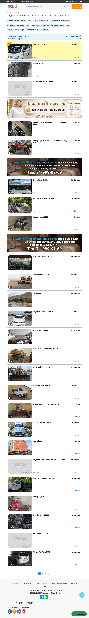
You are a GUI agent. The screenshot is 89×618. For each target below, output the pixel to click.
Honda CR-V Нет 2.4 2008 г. (44, 198)
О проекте (15, 583)
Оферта (46, 586)
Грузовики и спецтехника (60, 20)
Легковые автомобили (16, 20)
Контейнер (37, 441)
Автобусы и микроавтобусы (18, 25)
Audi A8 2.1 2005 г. (40, 330)
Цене (26, 36)
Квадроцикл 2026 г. (41, 217)
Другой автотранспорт (41, 25)
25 (19, 38)
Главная (9, 12)
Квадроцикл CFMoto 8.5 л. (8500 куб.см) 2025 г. (50, 141)
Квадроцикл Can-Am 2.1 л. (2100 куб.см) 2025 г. (50, 123)
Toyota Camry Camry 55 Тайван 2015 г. (49, 460)
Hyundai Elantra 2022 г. (42, 256)
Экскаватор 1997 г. (41, 293)
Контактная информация (59, 583)
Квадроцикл (38, 497)
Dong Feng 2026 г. (40, 180)
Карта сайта (75, 583)
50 (22, 38)
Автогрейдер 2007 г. (41, 367)
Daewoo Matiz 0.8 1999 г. (43, 82)
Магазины (29, 2)
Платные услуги (42, 583)
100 (25, 38)
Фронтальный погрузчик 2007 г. (46, 404)
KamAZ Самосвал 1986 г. (43, 478)
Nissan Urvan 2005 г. (41, 386)
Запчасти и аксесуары (16, 30)
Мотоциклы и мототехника (38, 20)
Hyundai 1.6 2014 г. (41, 45)
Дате (20, 36)
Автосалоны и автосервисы (38, 30)
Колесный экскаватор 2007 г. (45, 349)
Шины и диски (39, 63)
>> (80, 38)
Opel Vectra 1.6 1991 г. (42, 423)
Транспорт (18, 12)
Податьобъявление (77, 6)
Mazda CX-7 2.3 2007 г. (42, 552)
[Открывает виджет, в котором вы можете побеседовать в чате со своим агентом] (79, 614)
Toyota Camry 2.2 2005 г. (43, 312)
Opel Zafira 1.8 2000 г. (42, 515)
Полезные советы (27, 583)
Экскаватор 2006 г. (41, 275)
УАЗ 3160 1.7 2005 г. (41, 533)
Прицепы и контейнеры (61, 25)
